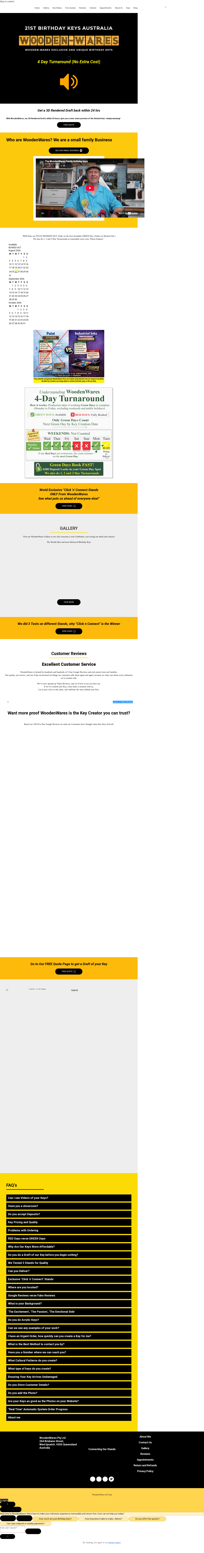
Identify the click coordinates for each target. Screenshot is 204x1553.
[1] (26, 579)
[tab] (68, 1197)
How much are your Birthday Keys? (55, 1519)
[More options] (7, 1504)
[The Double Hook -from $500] (106, 551)
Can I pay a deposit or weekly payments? (26, 1523)
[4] (66, 587)
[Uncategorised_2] (66, 579)
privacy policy (114, 1542)
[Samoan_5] (66, 549)
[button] (69, 150)
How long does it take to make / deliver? (103, 1519)
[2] (106, 579)
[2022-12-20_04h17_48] (106, 585)
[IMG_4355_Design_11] (26, 585)
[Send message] (33, 1531)
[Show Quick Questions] (24, 1518)
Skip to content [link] (7, 1)
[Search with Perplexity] (7, 1536)
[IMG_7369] (26, 562)
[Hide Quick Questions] (8, 1518)
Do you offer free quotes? (147, 1519)
